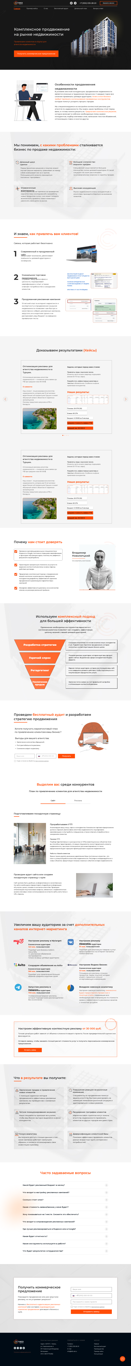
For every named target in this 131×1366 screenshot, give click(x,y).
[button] (108, 3)
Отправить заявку (91, 1312)
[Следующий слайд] (125, 399)
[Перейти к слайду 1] (62, 435)
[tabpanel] (65, 859)
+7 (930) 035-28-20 (88, 3)
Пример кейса (32, 8)
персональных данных (42, 761)
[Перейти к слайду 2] (64, 435)
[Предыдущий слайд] (5, 399)
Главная (17, 8)
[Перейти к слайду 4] (68, 435)
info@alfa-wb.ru (72, 1351)
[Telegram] (18, 1348)
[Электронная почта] (24, 1348)
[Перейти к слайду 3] (66, 435)
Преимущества (99, 1349)
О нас (46, 8)
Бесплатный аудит (61, 8)
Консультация (98, 1354)
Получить (66, 756)
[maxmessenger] (71, 3)
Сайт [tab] (53, 801)
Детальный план (80, 8)
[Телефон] (21, 1348)
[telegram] (75, 3)
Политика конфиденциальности (22, 1352)
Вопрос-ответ (98, 8)
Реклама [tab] (78, 801)
